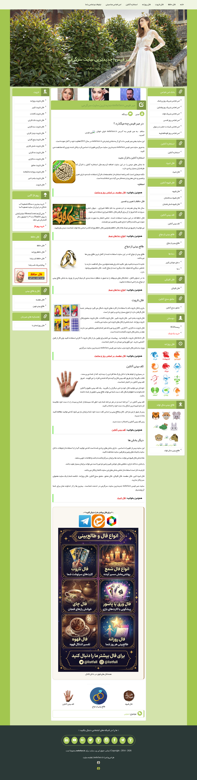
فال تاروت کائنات (37, 113)
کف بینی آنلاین (135, 421)
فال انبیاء (176, 172)
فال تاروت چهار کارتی (35, 133)
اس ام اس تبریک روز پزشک (168, 101)
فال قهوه (176, 191)
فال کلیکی (175, 288)
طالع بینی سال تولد (172, 450)
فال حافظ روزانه (96, 227)
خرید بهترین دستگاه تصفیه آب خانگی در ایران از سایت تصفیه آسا (32, 205)
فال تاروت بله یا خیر (36, 178)
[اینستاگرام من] (106, 740)
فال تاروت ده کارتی (36, 158)
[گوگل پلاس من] (82, 740)
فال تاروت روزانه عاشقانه (33, 171)
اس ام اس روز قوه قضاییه (169, 133)
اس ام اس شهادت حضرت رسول (166, 126)
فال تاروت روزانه (37, 101)
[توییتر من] (90, 740)
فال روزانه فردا (38, 325)
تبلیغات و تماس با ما (93, 4)
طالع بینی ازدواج (173, 243)
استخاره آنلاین (131, 4)
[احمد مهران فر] (130, 95)
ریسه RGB (175, 327)
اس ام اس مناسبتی (113, 4)
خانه (182, 4)
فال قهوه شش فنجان (171, 204)
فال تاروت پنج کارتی (36, 139)
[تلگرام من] (122, 740)
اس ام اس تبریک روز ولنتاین (168, 107)
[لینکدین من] (66, 740)
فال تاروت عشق (37, 165)
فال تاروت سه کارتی (36, 126)
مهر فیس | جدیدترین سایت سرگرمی (99, 59)
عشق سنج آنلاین (173, 307)
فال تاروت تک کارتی (36, 120)
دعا (178, 269)
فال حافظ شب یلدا (37, 258)
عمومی (127, 714)
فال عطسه (40, 299)
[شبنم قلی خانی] (68, 95)
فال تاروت (159, 4)
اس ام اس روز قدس (171, 120)
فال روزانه (146, 4)
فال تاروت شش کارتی (35, 146)
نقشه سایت (87, 757)
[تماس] (98, 740)
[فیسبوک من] (114, 740)
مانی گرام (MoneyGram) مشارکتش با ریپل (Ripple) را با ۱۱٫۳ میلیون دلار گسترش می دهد (30, 216)
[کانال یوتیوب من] (74, 740)
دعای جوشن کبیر (173, 262)
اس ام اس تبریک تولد (171, 113)
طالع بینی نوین (38, 306)
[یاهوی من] (130, 740)
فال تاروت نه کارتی (36, 152)
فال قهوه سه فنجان (172, 197)
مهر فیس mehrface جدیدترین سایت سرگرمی (108, 105)
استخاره (141, 184)
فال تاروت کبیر (38, 107)
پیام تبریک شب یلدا (36, 265)
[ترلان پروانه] (99, 95)
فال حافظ (171, 4)
